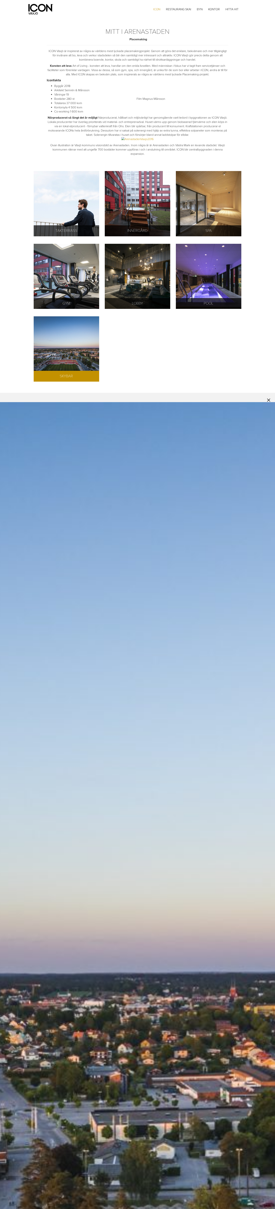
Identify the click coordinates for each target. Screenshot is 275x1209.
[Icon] (45, 9)
